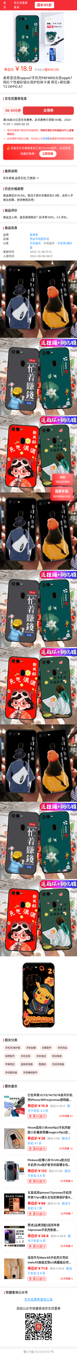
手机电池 (41, 1056)
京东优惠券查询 (21, 5)
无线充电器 (58, 1064)
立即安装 (47, 153)
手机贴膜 (31, 1047)
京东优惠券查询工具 (38, 1299)
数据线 (42, 1064)
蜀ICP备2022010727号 (38, 1352)
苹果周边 (10, 1064)
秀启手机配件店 (39, 238)
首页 (4, 5)
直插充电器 (27, 1064)
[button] (62, 482)
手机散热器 (11, 1072)
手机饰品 (62, 1047)
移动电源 (57, 1056)
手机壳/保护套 (12, 1047)
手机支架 (25, 1056)
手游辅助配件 (30, 1072)
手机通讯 (35, 243)
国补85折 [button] (44, 5)
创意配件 (46, 1047)
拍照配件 (10, 1056)
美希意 (34, 234)
